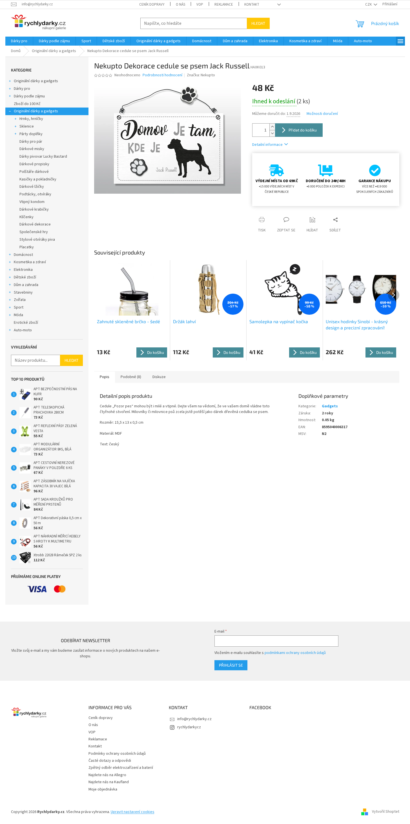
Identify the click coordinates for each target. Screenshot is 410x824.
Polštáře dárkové (34, 172)
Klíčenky (26, 217)
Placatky (26, 247)
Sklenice (26, 126)
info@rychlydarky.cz (194, 719)
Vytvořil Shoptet (385, 812)
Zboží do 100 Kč (27, 104)
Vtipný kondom (32, 202)
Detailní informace (267, 145)
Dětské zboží (25, 277)
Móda (18, 315)
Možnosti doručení (322, 114)
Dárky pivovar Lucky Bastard (43, 156)
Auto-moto (23, 330)
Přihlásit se (231, 665)
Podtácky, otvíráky (35, 194)
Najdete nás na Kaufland (108, 782)
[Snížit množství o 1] (272, 133)
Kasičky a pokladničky (37, 179)
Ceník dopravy (152, 4)
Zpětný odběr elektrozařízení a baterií (120, 768)
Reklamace (223, 4)
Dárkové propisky (34, 164)
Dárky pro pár (30, 141)
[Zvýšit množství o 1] (272, 127)
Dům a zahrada (26, 285)
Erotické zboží (26, 322)
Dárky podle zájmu (29, 96)
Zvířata (20, 300)
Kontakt (251, 4)
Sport (18, 307)
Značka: (201, 75)
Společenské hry (33, 232)
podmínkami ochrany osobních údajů (295, 653)
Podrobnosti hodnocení (162, 75)
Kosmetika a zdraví (30, 262)
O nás (180, 4)
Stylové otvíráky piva (37, 239)
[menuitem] (19, 41)
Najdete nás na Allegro (107, 775)
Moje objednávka (102, 789)
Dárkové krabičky (34, 209)
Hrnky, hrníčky (31, 119)
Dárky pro (22, 88)
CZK (369, 4)
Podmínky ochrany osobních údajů (117, 753)
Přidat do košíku (303, 130)
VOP (199, 4)
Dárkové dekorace (35, 224)
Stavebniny (23, 292)
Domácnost (23, 255)
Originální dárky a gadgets (36, 81)
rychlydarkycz (189, 727)
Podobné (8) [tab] (131, 377)
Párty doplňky (31, 134)
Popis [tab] (104, 377)
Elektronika (23, 270)
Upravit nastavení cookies (132, 812)
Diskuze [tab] (159, 377)
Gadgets (330, 406)
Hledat (258, 23)
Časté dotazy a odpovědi (109, 760)
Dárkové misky (31, 149)
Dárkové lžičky (31, 186)
